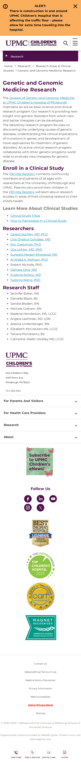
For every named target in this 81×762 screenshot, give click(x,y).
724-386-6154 (13, 390)
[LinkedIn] (40, 499)
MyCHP (64, 757)
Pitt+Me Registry (22, 174)
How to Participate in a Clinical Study (38, 221)
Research (17, 56)
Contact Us (40, 663)
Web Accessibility (40, 696)
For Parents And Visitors (23, 401)
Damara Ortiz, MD (23, 270)
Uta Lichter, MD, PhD (26, 249)
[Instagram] (28, 508)
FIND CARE (16, 757)
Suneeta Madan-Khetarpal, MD (33, 254)
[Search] (65, 43)
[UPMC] (31, 43)
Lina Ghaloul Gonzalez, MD (30, 239)
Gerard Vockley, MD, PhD (29, 234)
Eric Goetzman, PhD (25, 244)
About (9, 437)
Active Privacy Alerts (40, 705)
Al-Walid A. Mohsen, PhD (29, 259)
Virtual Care (48, 757)
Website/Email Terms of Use (40, 672)
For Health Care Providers (25, 413)
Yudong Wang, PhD (25, 280)
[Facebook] (28, 499)
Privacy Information (40, 688)
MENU (75, 38)
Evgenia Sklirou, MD (25, 275)
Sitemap (40, 713)
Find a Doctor (32, 757)
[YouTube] (53, 499)
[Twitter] (40, 507)
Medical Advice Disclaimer (40, 680)
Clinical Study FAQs (25, 215)
